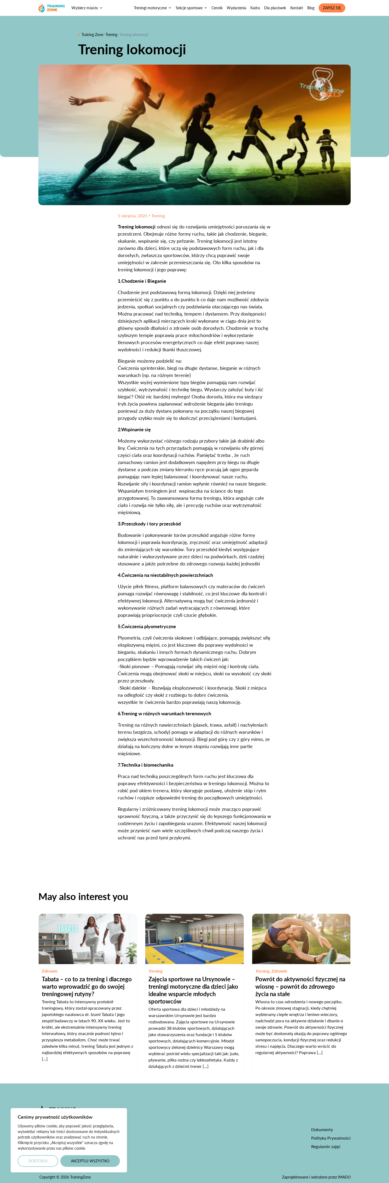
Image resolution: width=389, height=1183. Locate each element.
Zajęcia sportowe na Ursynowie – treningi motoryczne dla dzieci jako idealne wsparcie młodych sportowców (193, 990)
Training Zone (92, 34)
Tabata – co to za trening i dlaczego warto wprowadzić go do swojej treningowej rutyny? (87, 986)
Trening (111, 34)
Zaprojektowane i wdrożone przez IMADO (316, 1177)
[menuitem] (152, 8)
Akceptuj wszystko (90, 1161)
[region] (69, 1140)
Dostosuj (38, 1161)
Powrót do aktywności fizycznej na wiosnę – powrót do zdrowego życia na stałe (300, 986)
